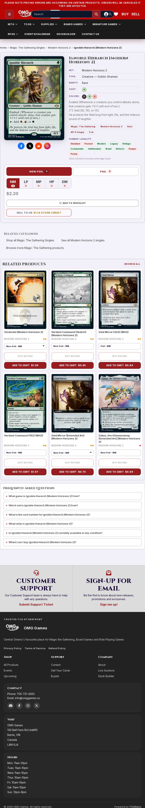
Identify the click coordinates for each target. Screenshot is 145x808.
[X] (36, 705)
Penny (74, 154)
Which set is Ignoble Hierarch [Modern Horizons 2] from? (43, 505)
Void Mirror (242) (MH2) (114, 331)
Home (3, 47)
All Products (11, 664)
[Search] (96, 14)
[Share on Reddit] (38, 146)
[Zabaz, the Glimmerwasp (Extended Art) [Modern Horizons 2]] (120, 403)
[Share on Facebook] (21, 146)
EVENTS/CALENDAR (37, 33)
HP (53, 184)
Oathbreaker (94, 148)
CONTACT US (90, 33)
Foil (91, 132)
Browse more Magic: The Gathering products (35, 247)
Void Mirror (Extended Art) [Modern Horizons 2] (67, 437)
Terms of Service (35, 648)
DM (66, 184)
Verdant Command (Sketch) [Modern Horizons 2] (68, 333)
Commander (77, 148)
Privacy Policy (13, 648)
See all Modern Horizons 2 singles (83, 240)
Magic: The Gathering (83, 126)
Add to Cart (25, 365)
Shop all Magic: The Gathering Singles (30, 240)
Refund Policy (57, 648)
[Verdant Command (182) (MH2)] (25, 403)
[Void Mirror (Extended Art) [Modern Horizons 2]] (72, 403)
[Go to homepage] (25, 14)
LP (28, 184)
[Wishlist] (116, 14)
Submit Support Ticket (36, 604)
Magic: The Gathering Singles (27, 47)
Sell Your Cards (60, 670)
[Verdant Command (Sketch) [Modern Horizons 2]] (72, 300)
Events (8, 670)
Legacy (114, 143)
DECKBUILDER (66, 33)
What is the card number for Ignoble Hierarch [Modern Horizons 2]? (49, 514)
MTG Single (77, 132)
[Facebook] (19, 705)
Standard (75, 143)
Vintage (126, 143)
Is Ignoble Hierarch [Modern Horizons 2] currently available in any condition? (56, 532)
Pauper (132, 148)
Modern (101, 143)
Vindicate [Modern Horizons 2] (23, 331)
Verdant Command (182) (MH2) (23, 435)
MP (40, 184)
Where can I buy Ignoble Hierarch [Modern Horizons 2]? (42, 542)
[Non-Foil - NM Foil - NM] (25, 346)
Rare (129, 126)
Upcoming (10, 676)
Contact (56, 664)
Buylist (55, 676)
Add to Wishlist (74, 203)
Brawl (108, 148)
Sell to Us (39, 212)
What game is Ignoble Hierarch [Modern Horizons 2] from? (44, 496)
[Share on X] (29, 146)
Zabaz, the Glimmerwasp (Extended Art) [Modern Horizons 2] (119, 438)
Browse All (132, 264)
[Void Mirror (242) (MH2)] (120, 300)
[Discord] (10, 705)
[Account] (106, 14)
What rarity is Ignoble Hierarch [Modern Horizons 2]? (41, 523)
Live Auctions (106, 670)
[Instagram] (28, 705)
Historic (120, 148)
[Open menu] (9, 14)
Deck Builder (106, 676)
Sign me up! (109, 604)
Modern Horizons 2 (59, 47)
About (102, 664)
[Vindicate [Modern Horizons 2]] (25, 300)
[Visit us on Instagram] (47, 146)
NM (14, 184)
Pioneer (88, 143)
